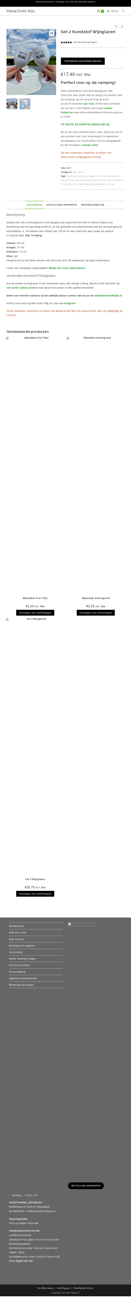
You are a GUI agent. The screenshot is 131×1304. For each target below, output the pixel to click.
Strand (64, 184)
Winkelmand (16, 926)
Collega (89, 176)
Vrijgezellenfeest (98, 184)
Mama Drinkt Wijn (20, 11)
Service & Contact (19, 965)
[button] (51, 33)
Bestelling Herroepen (85, 1185)
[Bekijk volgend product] (122, 26)
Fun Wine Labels (46, 1288)
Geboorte (100, 176)
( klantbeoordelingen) (85, 42)
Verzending (15, 952)
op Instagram (67, 303)
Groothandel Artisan (83, 1288)
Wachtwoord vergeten (22, 945)
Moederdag (73, 180)
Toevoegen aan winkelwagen (82, 61)
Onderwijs (85, 180)
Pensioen (96, 180)
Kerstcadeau (112, 176)
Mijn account (16, 939)
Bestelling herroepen (21, 984)
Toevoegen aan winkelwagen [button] (35, 612)
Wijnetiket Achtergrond (96, 598)
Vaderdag (83, 184)
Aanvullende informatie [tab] (61, 204)
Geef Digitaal (63, 1288)
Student (73, 184)
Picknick (106, 180)
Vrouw (111, 184)
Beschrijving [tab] (34, 204)
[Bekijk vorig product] (116, 26)
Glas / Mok (78, 172)
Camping (80, 176)
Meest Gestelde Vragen (22, 958)
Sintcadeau (117, 180)
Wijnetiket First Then (35, 598)
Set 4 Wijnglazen (35, 879)
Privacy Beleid (17, 971)
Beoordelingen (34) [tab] (92, 204)
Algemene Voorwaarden (23, 978)
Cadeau (71, 176)
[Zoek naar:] (122, 11)
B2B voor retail (17, 932)
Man (63, 180)
